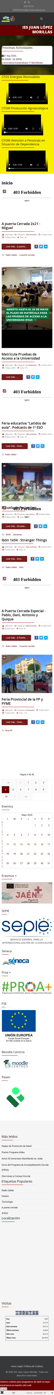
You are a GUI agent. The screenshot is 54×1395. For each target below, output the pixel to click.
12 (14, 844)
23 (42, 854)
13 (21, 844)
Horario (5, 1196)
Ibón (21, 567)
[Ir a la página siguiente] (15, 796)
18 (7, 854)
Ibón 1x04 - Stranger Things (24, 540)
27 (21, 863)
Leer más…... (12, 377)
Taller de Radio (31, 235)
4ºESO (5, 1213)
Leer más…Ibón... (14, 559)
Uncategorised (31, 365)
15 (35, 844)
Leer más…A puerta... (16, 246)
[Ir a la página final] (25, 796)
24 (48, 854)
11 (7, 844)
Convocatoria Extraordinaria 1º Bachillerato (22, 62)
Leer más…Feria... (14, 446)
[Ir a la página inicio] (9, 782)
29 (35, 863)
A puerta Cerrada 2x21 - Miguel (21, 225)
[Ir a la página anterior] (20, 782)
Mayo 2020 (27, 815)
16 (42, 844)
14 (28, 844)
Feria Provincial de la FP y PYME (22, 701)
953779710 (29, 6)
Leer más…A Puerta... (16, 637)
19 (14, 854)
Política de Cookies (33, 1366)
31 (48, 863)
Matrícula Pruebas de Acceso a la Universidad (21, 356)
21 (28, 854)
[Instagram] (29, 2)
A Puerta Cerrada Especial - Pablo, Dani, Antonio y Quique (24, 615)
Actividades (30, 710)
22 (35, 854)
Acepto (3, 1388)
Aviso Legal (16, 1366)
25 (7, 863)
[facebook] (25, 2)
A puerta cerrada (27, 255)
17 (48, 844)
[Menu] (32, 18)
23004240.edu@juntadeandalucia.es (29, 10)
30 (42, 863)
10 (6, 796)
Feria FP (8, 730)
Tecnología (7, 1202)
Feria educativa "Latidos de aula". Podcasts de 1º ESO (24, 425)
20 (21, 854)
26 (14, 863)
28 (28, 863)
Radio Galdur (11, 255)
